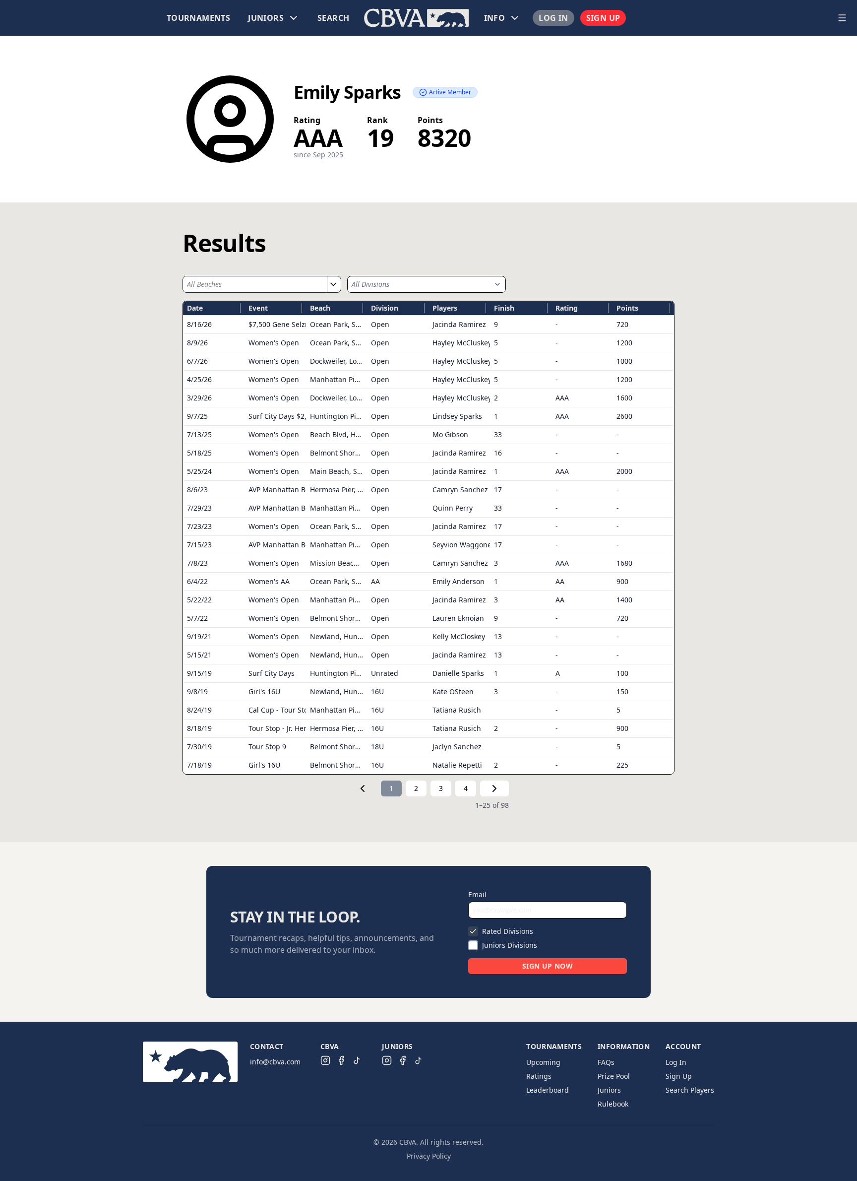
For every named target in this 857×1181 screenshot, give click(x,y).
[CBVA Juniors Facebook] (403, 1060)
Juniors (609, 1090)
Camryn (460, 489)
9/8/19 (197, 691)
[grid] (428, 537)
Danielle (458, 673)
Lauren (458, 618)
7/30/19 (199, 746)
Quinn (452, 508)
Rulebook (613, 1104)
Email (477, 894)
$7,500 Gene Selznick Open (293, 324)
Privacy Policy (429, 1156)
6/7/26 (197, 361)
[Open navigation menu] (842, 18)
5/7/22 (197, 618)
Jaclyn (457, 746)
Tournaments (198, 17)
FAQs (606, 1062)
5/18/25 (199, 453)
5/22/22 (199, 599)
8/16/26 (199, 324)
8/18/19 (199, 728)
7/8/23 (197, 563)
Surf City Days (271, 673)
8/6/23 (197, 489)
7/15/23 (199, 544)
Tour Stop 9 (267, 746)
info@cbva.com (275, 1061)
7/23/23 (199, 526)
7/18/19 (199, 765)
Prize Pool (614, 1076)
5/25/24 (199, 471)
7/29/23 (199, 508)
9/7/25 (197, 416)
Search (333, 17)
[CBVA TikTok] (357, 1060)
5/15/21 (199, 654)
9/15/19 (199, 673)
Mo (450, 434)
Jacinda (459, 324)
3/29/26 (199, 397)
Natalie (457, 765)
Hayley (461, 342)
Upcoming (543, 1062)
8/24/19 (199, 710)
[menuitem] (198, 18)
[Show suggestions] (333, 284)
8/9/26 (197, 342)
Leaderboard (547, 1090)
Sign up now (547, 966)
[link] (362, 788)
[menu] (416, 18)
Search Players (690, 1090)
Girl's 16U (264, 691)
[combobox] (255, 284)
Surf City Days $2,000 (283, 416)
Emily (458, 581)
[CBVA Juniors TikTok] (419, 1060)
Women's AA (269, 581)
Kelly (458, 636)
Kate (453, 691)
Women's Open (273, 342)
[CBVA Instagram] (325, 1060)
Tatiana (456, 710)
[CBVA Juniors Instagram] (387, 1060)
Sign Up (603, 17)
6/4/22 (197, 581)
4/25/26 (199, 379)
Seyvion (463, 544)
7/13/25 (199, 434)
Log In (553, 17)
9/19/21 (199, 636)
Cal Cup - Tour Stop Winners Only (304, 710)
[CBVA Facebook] (341, 1060)
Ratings (538, 1076)
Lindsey (457, 416)
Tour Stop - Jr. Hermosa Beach (297, 728)
